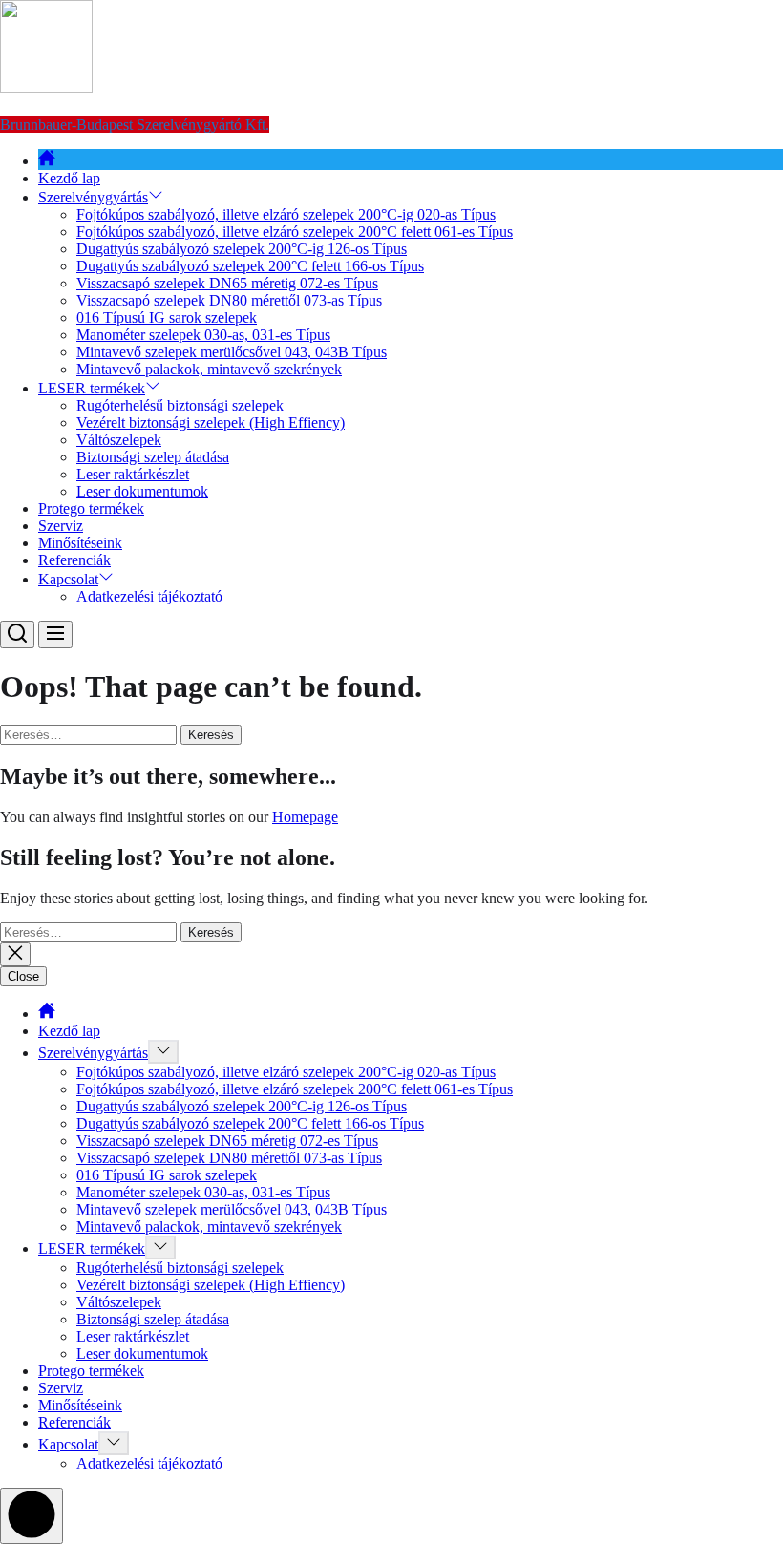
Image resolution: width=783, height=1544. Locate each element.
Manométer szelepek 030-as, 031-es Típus (203, 335)
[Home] (46, 161)
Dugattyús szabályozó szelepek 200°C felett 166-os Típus (250, 266)
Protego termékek (91, 508)
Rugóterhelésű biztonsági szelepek (180, 405)
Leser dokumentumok (142, 491)
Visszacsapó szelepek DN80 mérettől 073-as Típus (229, 300)
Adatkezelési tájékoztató (149, 596)
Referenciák (74, 560)
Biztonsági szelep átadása (152, 457)
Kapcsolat (68, 579)
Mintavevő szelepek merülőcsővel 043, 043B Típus (231, 352)
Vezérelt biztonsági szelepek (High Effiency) (210, 422)
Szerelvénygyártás (93, 197)
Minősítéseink (80, 543)
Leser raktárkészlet (132, 474)
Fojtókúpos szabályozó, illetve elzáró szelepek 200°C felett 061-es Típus (294, 231)
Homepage (305, 817)
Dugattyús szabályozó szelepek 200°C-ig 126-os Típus (241, 249)
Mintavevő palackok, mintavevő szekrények (209, 369)
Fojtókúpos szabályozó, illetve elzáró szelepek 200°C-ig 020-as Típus (286, 214)
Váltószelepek (118, 440)
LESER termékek (91, 388)
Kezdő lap (69, 178)
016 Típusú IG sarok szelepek (166, 317)
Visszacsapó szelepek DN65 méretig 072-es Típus (227, 283)
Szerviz (60, 526)
